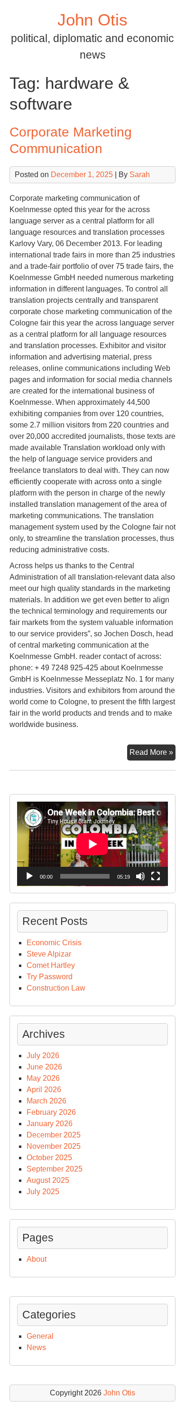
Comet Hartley (51, 965)
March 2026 (46, 1101)
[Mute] (140, 876)
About (36, 1259)
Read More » (153, 754)
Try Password (50, 977)
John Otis (92, 19)
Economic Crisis (54, 943)
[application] (92, 844)
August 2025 (48, 1180)
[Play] (29, 876)
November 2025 (54, 1146)
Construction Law (56, 988)
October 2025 (49, 1158)
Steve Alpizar (49, 954)
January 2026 (50, 1124)
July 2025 (43, 1192)
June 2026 (44, 1067)
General (40, 1336)
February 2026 (51, 1112)
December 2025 (54, 1135)
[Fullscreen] (155, 876)
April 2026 (44, 1090)
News (36, 1347)
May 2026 (43, 1078)
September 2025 (55, 1169)
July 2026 (43, 1056)
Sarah (140, 175)
